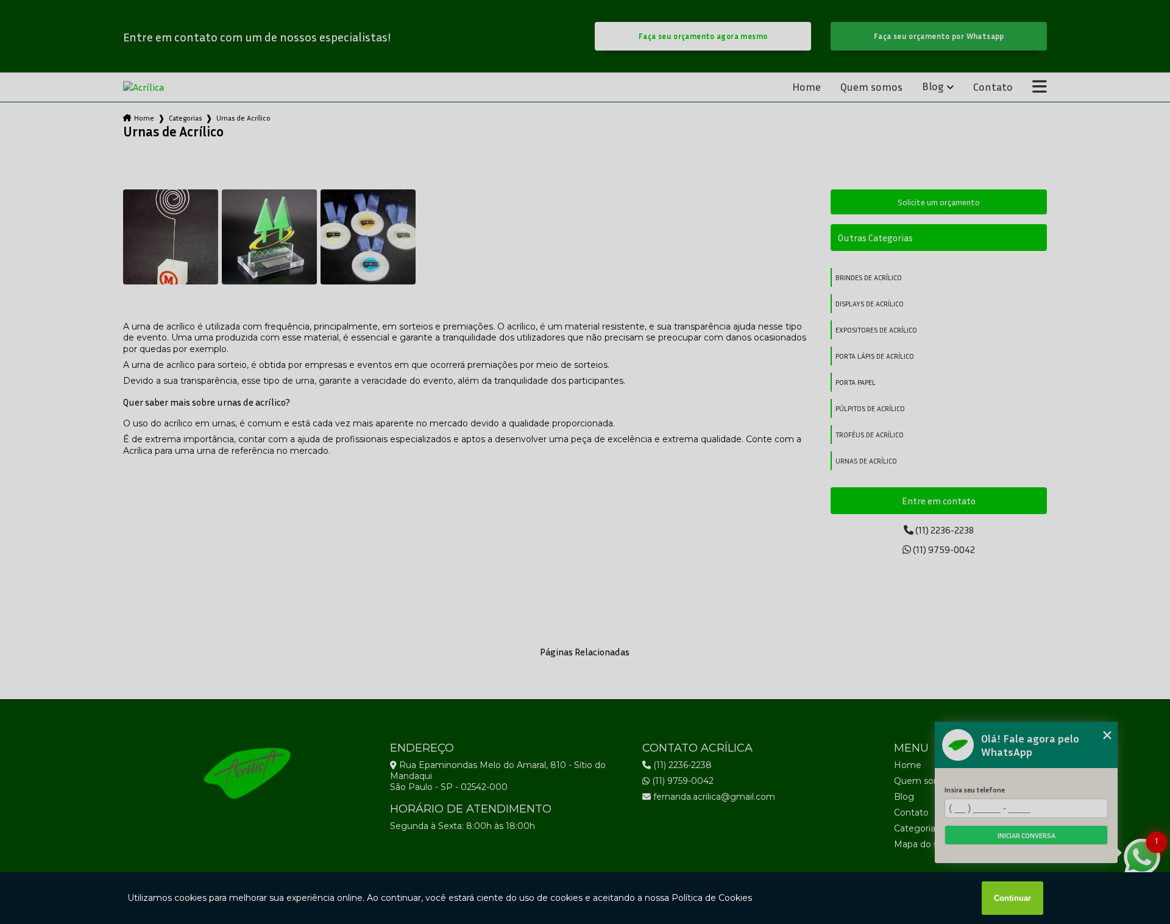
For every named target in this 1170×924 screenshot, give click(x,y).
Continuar (1012, 898)
